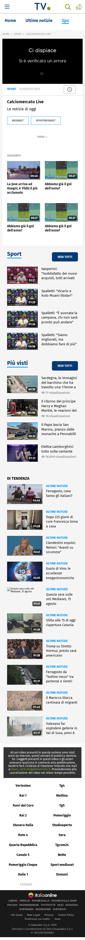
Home (10, 20)
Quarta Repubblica (23, 845)
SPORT (18, 34)
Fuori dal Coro (23, 805)
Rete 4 (23, 835)
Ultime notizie (39, 20)
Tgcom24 (62, 845)
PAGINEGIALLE (41, 901)
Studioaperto (62, 825)
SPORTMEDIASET (45, 120)
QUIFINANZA (26, 909)
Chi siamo (17, 915)
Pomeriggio (62, 815)
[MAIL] (79, 6)
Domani (62, 874)
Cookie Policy (66, 915)
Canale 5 (23, 855)
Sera (62, 835)
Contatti (26, 884)
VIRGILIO (24, 901)
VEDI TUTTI (65, 257)
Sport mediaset (62, 865)
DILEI (60, 905)
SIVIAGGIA (71, 905)
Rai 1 (23, 796)
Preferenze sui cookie (37, 919)
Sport (67, 20)
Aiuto (57, 919)
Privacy (49, 915)
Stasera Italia (23, 825)
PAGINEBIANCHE (29, 905)
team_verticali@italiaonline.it (31, 769)
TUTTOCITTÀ (48, 905)
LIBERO (12, 901)
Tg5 (62, 805)
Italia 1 (23, 874)
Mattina (62, 796)
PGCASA (12, 905)
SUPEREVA (59, 909)
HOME (5, 34)
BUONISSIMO (43, 909)
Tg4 (62, 786)
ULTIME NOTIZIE (57, 486)
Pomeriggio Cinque (23, 865)
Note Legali (33, 915)
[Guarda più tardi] (70, 89)
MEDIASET (18, 120)
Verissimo (23, 786)
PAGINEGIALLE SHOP (64, 901)
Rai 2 (23, 815)
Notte (62, 855)
